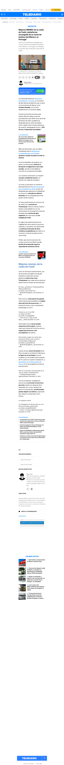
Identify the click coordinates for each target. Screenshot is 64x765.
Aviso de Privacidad (29, 763)
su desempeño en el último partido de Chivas (32, 362)
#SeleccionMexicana (25, 289)
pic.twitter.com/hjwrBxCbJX (30, 372)
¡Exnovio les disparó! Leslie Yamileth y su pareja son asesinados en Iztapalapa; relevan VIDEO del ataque (36, 570)
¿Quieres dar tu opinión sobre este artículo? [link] (32, 522)
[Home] (32, 14)
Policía (20, 18)
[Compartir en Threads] (29, 77)
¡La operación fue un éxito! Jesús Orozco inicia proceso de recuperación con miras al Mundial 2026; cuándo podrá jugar (32, 421)
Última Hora (4, 18)
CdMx (9, 10)
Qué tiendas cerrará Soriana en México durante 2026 (36, 560)
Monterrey (16, 10)
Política (27, 18)
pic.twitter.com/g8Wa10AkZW (27, 408)
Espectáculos (43, 18)
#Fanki (42, 287)
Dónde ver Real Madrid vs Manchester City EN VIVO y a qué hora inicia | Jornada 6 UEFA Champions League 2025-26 (32, 432)
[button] (43, 77)
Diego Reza (27, 82)
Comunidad (13, 18)
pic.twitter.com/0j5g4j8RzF (26, 316)
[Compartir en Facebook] (23, 77)
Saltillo (48, 10)
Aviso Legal (39, 763)
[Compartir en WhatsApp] (20, 77)
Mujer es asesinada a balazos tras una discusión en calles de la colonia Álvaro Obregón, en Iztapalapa (36, 579)
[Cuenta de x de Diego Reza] (28, 489)
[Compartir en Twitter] (26, 77)
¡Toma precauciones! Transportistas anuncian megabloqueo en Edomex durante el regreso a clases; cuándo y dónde (35, 597)
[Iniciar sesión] (62, 14)
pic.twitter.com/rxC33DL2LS (27, 290)
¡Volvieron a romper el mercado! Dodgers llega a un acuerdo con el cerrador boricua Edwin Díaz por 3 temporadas (33, 437)
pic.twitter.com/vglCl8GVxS (27, 343)
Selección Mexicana (26, 459)
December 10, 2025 (33, 319)
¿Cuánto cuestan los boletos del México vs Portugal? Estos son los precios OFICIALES (27, 255)
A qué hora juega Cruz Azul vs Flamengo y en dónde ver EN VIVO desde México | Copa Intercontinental (32, 426)
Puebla (41, 10)
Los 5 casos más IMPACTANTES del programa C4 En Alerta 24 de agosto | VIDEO (35, 587)
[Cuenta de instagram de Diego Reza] (31, 489)
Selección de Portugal (26, 464)
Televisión (34, 18)
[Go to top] (44, 758)
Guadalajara (26, 10)
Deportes (60, 18)
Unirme (39, 91)
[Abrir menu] (1, 14)
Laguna (35, 10)
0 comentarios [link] (22, 516)
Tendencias (52, 18)
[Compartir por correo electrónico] (32, 77)
